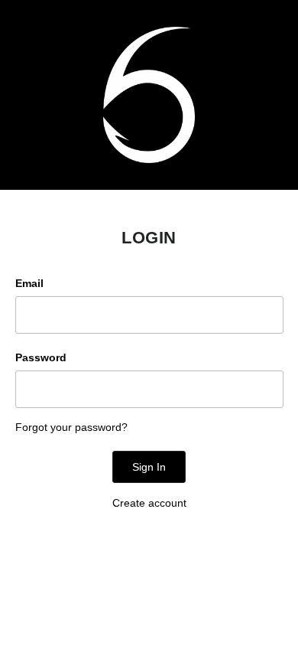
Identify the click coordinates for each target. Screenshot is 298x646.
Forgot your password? (71, 427)
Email (29, 283)
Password (40, 357)
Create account (149, 503)
